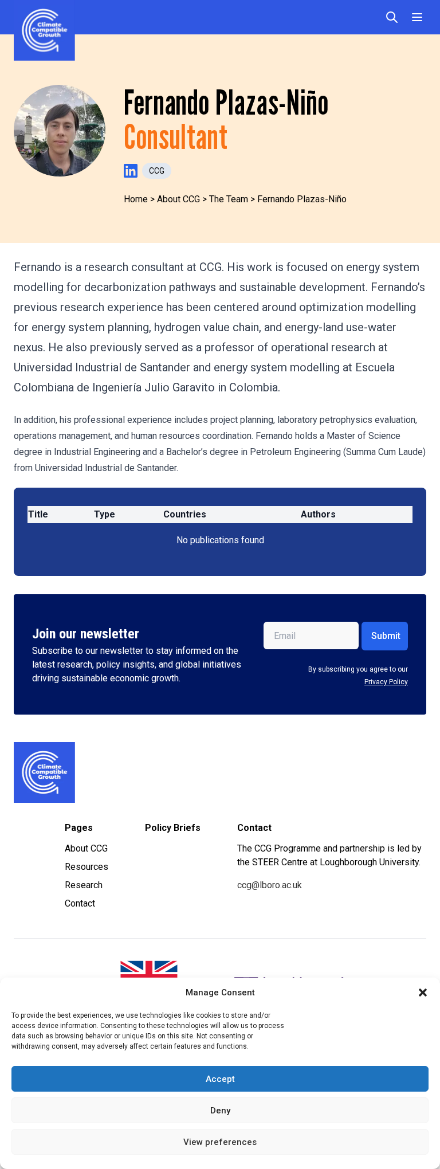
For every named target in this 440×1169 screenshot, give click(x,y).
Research (84, 885)
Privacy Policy (386, 682)
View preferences (220, 1142)
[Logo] (114, 772)
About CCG (86, 848)
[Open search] (392, 17)
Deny (220, 1110)
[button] (423, 992)
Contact (80, 903)
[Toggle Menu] (417, 17)
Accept (220, 1079)
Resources (86, 866)
